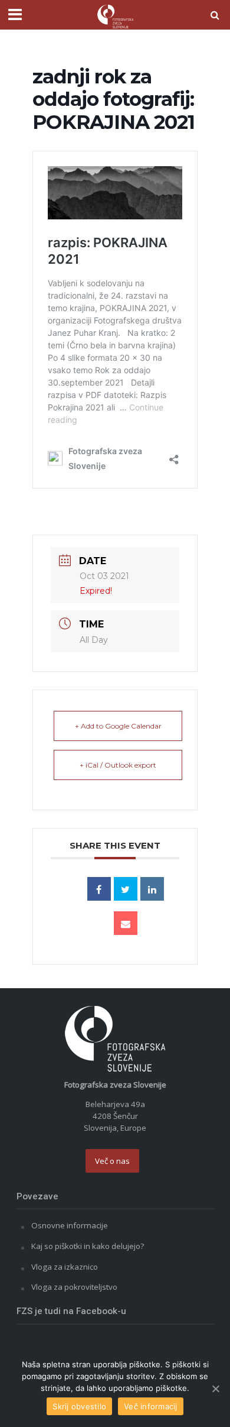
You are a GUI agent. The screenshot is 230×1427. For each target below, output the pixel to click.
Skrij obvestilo (79, 1406)
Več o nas (112, 1161)
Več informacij (151, 1406)
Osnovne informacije (69, 1225)
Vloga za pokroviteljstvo (74, 1287)
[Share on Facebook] (99, 889)
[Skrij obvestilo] (215, 1388)
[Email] (125, 923)
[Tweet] (125, 889)
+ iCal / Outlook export (118, 765)
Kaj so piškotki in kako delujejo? (87, 1246)
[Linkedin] (152, 889)
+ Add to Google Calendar (118, 725)
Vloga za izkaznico (64, 1266)
